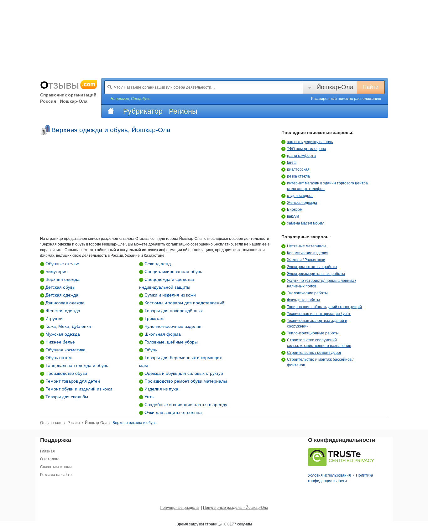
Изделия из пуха (160, 388)
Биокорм (294, 209)
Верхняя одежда (62, 279)
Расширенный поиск (346, 98)
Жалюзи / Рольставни (306, 260)
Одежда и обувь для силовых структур (183, 373)
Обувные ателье (61, 263)
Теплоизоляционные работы (313, 333)
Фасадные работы (303, 300)
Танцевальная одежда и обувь (76, 365)
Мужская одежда (62, 334)
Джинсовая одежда (64, 302)
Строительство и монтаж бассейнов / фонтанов (320, 362)
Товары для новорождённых (173, 310)
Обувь (150, 349)
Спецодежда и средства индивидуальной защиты (166, 283)
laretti (291, 162)
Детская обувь (59, 287)
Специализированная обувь (172, 271)
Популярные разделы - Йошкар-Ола (235, 507)
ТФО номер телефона (306, 149)
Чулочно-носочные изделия (172, 326)
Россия (73, 423)
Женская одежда (62, 310)
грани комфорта (301, 155)
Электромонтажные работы (312, 267)
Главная (47, 451)
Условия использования (329, 475)
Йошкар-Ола (334, 87)
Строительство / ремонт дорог (314, 352)
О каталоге (50, 459)
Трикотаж (153, 318)
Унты (148, 396)
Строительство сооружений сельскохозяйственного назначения (319, 343)
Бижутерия (56, 271)
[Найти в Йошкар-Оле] (109, 87)
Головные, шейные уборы (170, 341)
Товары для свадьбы (66, 396)
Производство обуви (65, 373)
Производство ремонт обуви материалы (185, 381)
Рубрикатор (143, 111)
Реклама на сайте (56, 475)
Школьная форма (162, 334)
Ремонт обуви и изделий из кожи (78, 388)
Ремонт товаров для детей (72, 381)
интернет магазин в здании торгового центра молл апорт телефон (327, 186)
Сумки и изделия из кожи (169, 294)
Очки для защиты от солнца (172, 412)
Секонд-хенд (157, 263)
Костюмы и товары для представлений (183, 302)
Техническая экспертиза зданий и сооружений (317, 323)
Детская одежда (61, 294)
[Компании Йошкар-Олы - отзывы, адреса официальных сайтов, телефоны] (110, 111)
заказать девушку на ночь (310, 142)
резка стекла (298, 176)
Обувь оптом (58, 357)
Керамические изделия (307, 253)
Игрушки (53, 318)
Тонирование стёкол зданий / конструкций (324, 307)
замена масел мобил (305, 223)
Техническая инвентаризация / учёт (319, 314)
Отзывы (67, 85)
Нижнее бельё (59, 341)
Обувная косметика (65, 349)
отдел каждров (300, 196)
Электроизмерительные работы (316, 273)
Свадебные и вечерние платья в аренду (185, 404)
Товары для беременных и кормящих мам (180, 361)
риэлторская (298, 169)
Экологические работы (307, 293)
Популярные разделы (179, 507)
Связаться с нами (56, 467)
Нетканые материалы (306, 246)
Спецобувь (140, 98)
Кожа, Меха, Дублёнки (67, 326)
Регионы (183, 111)
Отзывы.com (51, 423)
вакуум (293, 216)
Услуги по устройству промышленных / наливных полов (321, 283)
